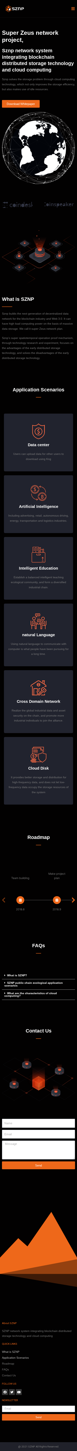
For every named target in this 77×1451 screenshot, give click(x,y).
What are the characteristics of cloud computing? (30, 995)
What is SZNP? (17, 975)
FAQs (5, 1369)
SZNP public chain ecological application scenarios (33, 984)
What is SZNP (10, 1351)
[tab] (38, 975)
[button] (21, 104)
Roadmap (8, 1363)
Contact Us (9, 1375)
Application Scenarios (15, 1357)
